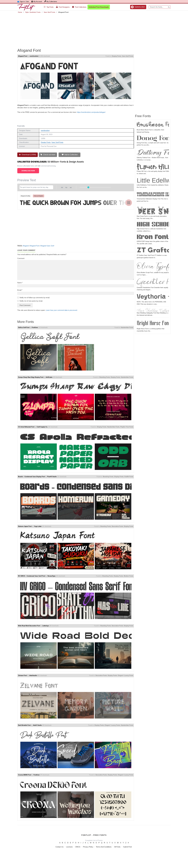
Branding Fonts (104, 377)
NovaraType (51, 576)
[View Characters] (128, 202)
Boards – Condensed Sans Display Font (31, 476)
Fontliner (35, 327)
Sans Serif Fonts (49, 12)
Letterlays (45, 626)
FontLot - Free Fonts (94, 835)
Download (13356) (28, 155)
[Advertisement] (94, 29)
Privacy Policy (88, 847)
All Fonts (117, 847)
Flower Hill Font (153, 166)
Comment (20, 258)
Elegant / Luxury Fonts (125, 675)
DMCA (77, 847)
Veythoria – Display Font (153, 297)
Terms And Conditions (104, 847)
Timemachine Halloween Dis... (153, 194)
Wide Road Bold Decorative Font (29, 626)
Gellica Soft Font (23, 327)
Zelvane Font (22, 675)
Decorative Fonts (117, 526)
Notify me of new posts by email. (31, 301)
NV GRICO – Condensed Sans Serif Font (31, 576)
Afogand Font (22, 56)
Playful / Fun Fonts (126, 427)
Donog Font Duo (153, 138)
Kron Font (153, 237)
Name (20, 283)
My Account (37, 1)
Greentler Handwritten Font (153, 282)
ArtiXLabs (49, 377)
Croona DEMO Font (24, 775)
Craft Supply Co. (42, 427)
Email (19, 290)
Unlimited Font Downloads (99, 7)
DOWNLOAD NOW (28, 171)
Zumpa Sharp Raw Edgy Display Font (30, 377)
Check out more (49, 155)
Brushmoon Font (153, 125)
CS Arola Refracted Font (26, 427)
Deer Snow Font (153, 209)
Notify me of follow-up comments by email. (35, 297)
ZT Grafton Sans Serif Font (153, 250)
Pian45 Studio (52, 476)
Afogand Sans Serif (47, 246)
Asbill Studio (37, 725)
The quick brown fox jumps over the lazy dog (76, 202)
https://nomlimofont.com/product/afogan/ (91, 112)
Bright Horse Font (153, 323)
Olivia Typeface (153, 266)
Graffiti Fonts (128, 476)
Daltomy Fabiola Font (153, 152)
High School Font (153, 225)
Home (20, 12)
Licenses (69, 847)
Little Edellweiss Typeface (153, 180)
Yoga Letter (38, 526)
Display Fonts (116, 56)
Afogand (26, 246)
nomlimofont (34, 56)
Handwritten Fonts (127, 327)
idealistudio (33, 675)
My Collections (51, 1)
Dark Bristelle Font (24, 725)
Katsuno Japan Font (25, 526)
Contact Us (59, 847)
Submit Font (127, 847)
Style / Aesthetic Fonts (32, 12)
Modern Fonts (128, 576)
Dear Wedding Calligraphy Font (153, 309)
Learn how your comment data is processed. (61, 310)
